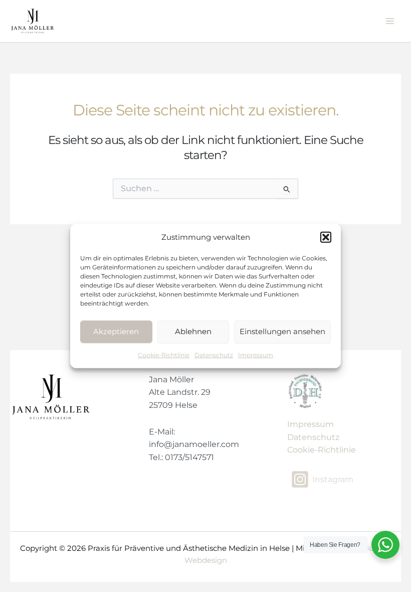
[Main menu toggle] (390, 21)
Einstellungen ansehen (282, 331)
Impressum (255, 355)
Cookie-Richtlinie (163, 355)
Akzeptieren (116, 331)
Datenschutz (213, 355)
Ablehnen (193, 331)
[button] (326, 237)
